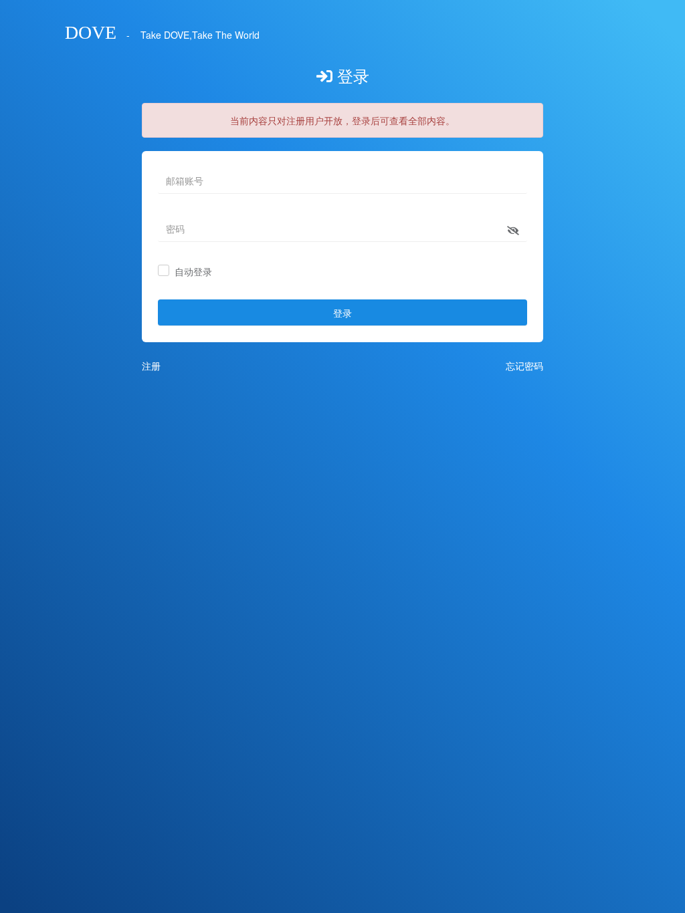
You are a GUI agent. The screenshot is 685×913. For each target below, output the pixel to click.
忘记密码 (524, 365)
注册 (151, 365)
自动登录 (193, 272)
